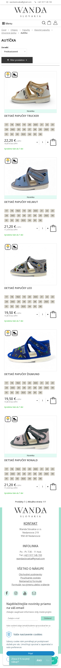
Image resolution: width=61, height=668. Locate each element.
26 (24, 129)
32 (12, 134)
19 (24, 124)
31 (7, 134)
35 (35, 134)
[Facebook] (7, 593)
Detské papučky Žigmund (21, 374)
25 (19, 129)
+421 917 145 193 (45, 2)
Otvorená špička (8, 33)
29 (40, 129)
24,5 (12, 129)
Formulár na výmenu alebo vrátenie (31, 584)
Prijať (30, 653)
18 (12, 124)
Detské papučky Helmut (21, 202)
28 (35, 129)
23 (52, 124)
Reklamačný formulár (30, 581)
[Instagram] (16, 593)
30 (52, 129)
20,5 (35, 124)
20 (29, 124)
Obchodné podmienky (30, 574)
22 (47, 124)
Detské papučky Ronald (21, 460)
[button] (56, 658)
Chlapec (14, 30)
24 (7, 129)
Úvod (3, 30)
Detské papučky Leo (18, 288)
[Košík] (49, 24)
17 (7, 124)
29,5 (46, 129)
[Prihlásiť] (55, 24)
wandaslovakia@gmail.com (20, 2)
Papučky (26, 30)
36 (40, 134)
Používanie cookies (30, 577)
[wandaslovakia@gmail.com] (34, 593)
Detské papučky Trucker (21, 115)
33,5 (23, 134)
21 (42, 124)
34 (29, 134)
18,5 (18, 124)
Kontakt (30, 523)
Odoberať (48, 618)
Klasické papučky (42, 30)
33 (17, 134)
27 (29, 129)
